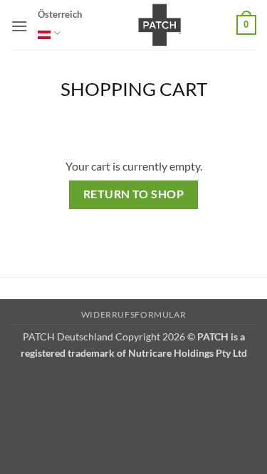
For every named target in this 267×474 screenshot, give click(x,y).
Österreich (60, 14)
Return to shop (133, 194)
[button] (19, 26)
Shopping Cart (134, 88)
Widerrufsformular (133, 314)
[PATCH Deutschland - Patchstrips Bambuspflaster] (159, 25)
